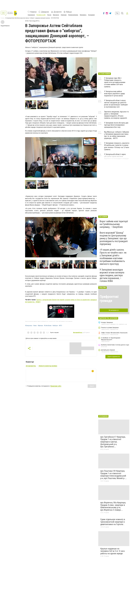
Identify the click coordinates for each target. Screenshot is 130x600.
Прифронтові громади (109, 299)
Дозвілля (58, 12)
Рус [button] (117, 13)
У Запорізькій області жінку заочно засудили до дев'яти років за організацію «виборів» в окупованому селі (116, 103)
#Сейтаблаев (47, 325)
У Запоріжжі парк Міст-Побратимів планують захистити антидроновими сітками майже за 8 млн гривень (114, 82)
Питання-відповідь (73, 15)
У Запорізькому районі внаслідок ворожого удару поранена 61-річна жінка (114, 93)
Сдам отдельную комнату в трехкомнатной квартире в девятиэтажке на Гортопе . (112, 521)
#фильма (40, 325)
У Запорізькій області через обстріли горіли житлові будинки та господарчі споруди (116, 156)
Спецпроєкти (31, 15)
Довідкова (64, 15)
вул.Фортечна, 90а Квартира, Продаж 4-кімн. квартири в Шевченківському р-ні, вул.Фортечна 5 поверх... (113, 506)
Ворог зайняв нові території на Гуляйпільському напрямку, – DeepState (114, 224)
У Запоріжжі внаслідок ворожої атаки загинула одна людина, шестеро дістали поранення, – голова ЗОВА (112, 275)
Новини (33, 12)
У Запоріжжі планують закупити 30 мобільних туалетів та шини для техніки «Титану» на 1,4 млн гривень (116, 146)
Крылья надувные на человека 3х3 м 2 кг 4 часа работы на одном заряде (112, 551)
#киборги (55, 325)
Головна (2, 18)
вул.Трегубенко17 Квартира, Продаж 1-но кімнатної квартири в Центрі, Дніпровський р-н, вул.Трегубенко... (112, 442)
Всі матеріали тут (114, 310)
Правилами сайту (55, 386)
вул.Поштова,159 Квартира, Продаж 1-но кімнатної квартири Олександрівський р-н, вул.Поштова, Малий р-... (113, 475)
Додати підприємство (114, 356)
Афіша (69, 12)
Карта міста (56, 15)
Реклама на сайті (41, 15)
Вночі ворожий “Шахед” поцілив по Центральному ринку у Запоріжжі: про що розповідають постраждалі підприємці (114, 238)
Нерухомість (83, 15)
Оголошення (91, 15)
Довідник (45, 12)
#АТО (60, 325)
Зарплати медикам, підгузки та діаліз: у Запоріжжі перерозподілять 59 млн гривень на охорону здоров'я (116, 115)
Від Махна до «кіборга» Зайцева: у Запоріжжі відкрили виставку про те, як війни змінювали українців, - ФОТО (116, 135)
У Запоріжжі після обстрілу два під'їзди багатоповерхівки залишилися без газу (116, 125)
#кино (35, 325)
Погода (49, 15)
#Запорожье (28, 325)
